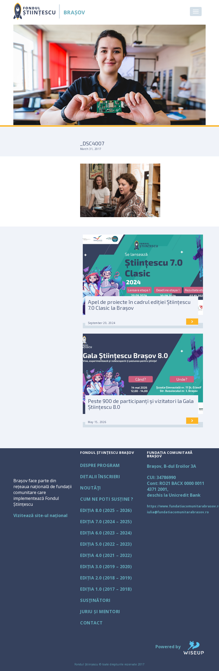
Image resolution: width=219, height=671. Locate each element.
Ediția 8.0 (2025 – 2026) (106, 510)
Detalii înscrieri (100, 477)
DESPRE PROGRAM (100, 465)
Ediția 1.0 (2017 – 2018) (106, 589)
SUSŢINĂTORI (95, 600)
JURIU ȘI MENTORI (100, 612)
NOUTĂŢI (90, 488)
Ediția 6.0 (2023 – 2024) (106, 533)
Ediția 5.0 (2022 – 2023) (106, 544)
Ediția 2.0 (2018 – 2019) (106, 578)
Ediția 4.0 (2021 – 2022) (106, 555)
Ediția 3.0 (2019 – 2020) (106, 567)
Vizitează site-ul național (40, 515)
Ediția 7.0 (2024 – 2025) (106, 522)
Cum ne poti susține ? (106, 499)
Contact (91, 623)
